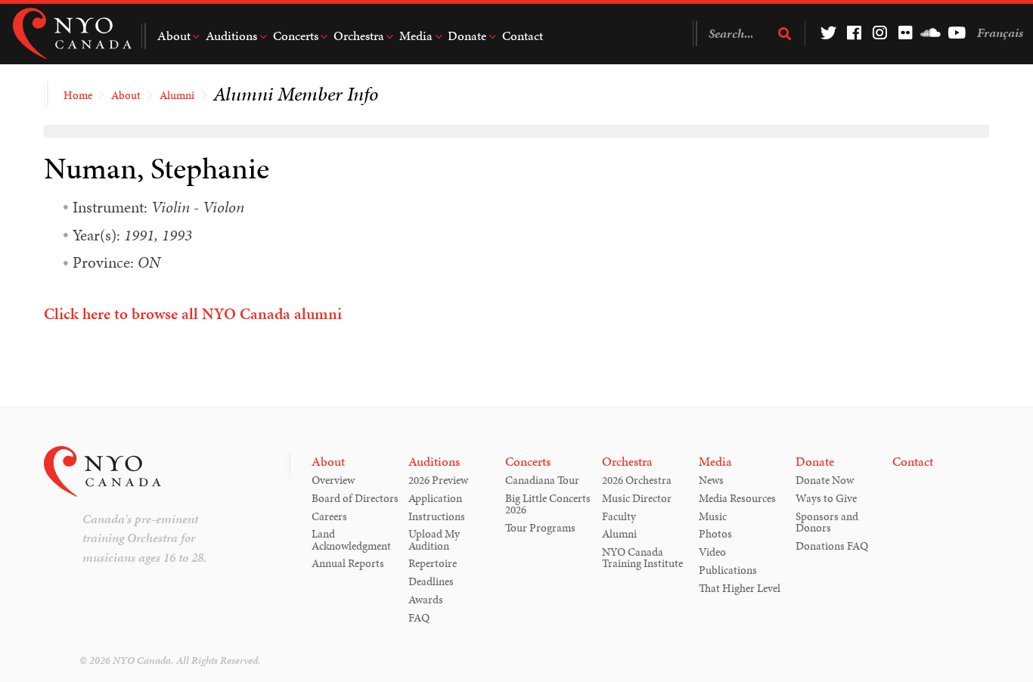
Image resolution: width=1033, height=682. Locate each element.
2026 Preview (438, 480)
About (174, 35)
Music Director (637, 498)
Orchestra (358, 35)
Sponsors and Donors (827, 522)
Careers (329, 516)
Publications (728, 570)
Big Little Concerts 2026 (548, 504)
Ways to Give (826, 498)
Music (713, 516)
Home (78, 95)
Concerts (295, 35)
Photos (715, 533)
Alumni (177, 95)
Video (712, 552)
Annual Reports (348, 563)
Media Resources (737, 498)
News (711, 480)
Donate (467, 35)
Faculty (619, 516)
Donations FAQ (832, 546)
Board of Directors (355, 498)
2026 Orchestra (637, 480)
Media (416, 35)
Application (435, 498)
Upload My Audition (434, 539)
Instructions (436, 516)
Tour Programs (540, 527)
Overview (333, 480)
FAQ (419, 617)
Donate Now (825, 480)
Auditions (231, 35)
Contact (522, 35)
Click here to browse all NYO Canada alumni (193, 313)
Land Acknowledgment (351, 539)
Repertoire (432, 563)
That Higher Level (739, 588)
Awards (425, 599)
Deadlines (431, 581)
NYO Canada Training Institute (642, 558)
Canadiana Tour (542, 480)
